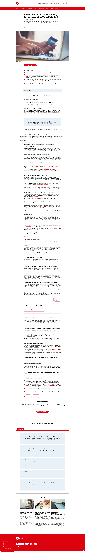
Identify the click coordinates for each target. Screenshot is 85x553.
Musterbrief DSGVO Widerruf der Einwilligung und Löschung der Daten (40, 436)
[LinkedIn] (19, 547)
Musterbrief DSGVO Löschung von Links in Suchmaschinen (37, 448)
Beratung (48, 171)
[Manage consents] (83, 551)
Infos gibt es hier (35, 196)
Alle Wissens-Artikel (41, 411)
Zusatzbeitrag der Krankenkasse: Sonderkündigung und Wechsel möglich (58, 514)
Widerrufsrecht (36, 394)
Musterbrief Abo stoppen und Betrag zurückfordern (35, 473)
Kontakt (43, 551)
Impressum (51, 385)
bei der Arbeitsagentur (56, 252)
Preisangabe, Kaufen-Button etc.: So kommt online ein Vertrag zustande (29, 405)
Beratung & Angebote (29, 65)
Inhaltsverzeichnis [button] (27, 90)
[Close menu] (13, 538)
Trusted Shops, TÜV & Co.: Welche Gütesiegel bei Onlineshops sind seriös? (52, 405)
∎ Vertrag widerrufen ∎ (64, 551)
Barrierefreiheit (55, 551)
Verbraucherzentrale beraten (33, 392)
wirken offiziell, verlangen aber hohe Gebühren (40, 274)
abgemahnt (38, 166)
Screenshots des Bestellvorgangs (36, 396)
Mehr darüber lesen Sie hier (43, 184)
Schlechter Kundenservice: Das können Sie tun (27, 513)
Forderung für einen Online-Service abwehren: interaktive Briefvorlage (36, 134)
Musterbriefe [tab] (20, 429)
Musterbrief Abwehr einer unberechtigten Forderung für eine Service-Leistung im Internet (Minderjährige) (42, 483)
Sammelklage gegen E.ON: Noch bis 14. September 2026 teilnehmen (42, 513)
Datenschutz (49, 551)
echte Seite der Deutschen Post (38, 207)
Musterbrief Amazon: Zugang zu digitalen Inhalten (35, 461)
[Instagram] (16, 547)
